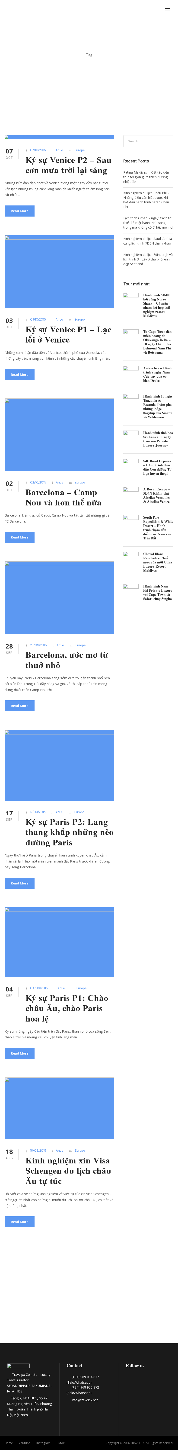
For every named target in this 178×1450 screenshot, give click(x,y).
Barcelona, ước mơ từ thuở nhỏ (66, 659)
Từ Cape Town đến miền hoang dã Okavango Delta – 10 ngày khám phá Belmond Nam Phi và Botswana (157, 342)
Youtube (25, 1443)
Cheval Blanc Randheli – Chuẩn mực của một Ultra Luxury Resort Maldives (157, 562)
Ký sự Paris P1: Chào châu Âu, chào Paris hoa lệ (66, 1008)
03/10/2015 (38, 319)
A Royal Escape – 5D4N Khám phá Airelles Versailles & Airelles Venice (156, 495)
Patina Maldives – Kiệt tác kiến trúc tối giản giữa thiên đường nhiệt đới (146, 177)
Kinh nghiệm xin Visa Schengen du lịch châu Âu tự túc (68, 1170)
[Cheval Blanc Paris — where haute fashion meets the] (89, 1306)
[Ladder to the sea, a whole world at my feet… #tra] (18, 1285)
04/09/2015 (39, 988)
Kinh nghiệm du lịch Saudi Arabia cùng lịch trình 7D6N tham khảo (147, 240)
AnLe (59, 150)
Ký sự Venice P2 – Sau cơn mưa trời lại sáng (68, 164)
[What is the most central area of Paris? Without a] (53, 1285)
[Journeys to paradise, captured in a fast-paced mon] (125, 1279)
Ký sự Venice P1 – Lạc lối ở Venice (68, 334)
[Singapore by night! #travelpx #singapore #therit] (160, 1279)
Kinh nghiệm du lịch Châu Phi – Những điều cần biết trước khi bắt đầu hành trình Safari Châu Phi (146, 200)
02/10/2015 (38, 482)
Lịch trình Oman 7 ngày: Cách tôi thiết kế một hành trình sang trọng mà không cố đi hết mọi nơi (148, 222)
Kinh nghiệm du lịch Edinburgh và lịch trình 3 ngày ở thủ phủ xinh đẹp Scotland (148, 259)
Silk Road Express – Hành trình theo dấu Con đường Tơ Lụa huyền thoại (157, 467)
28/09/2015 (38, 645)
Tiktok (60, 1443)
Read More (19, 211)
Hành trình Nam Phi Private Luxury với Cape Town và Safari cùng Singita (157, 592)
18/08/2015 (38, 1151)
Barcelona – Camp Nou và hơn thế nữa (63, 497)
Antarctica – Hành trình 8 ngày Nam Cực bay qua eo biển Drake (157, 374)
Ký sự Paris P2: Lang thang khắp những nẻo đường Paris (69, 831)
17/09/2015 (38, 812)
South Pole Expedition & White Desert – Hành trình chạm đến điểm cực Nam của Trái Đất (158, 528)
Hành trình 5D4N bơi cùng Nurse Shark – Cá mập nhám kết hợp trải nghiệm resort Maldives (156, 305)
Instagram (43, 1443)
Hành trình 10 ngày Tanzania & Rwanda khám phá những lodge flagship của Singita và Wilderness (158, 406)
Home (9, 1443)
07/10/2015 (38, 150)
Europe (80, 150)
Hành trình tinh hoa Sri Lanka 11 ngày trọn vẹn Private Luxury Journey (158, 439)
